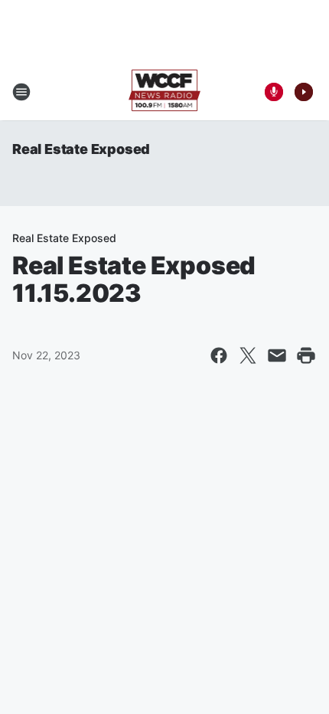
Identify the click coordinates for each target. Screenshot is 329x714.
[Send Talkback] (274, 92)
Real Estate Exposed (81, 149)
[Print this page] (306, 355)
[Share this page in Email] (277, 355)
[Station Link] (165, 91)
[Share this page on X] (248, 355)
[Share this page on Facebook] (219, 355)
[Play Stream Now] (304, 92)
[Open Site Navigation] (21, 92)
